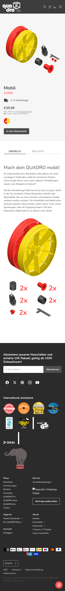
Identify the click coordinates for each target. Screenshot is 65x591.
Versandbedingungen (41, 482)
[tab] (15, 150)
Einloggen (7, 532)
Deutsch (8, 563)
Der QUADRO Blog (11, 522)
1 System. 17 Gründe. (42, 529)
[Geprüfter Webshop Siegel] (47, 491)
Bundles (7, 489)
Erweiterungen (9, 485)
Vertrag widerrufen (46, 501)
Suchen (6, 507)
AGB (5, 569)
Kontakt (35, 518)
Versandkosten (25, 111)
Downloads (37, 522)
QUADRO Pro (9, 496)
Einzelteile (8, 493)
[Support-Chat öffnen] (59, 585)
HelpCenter (37, 526)
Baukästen (8, 482)
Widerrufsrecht (9, 573)
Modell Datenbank (11, 518)
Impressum (16, 569)
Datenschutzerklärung (34, 569)
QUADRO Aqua (10, 500)
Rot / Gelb (7, 121)
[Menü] (60, 7)
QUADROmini (9, 504)
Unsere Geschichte (40, 533)
